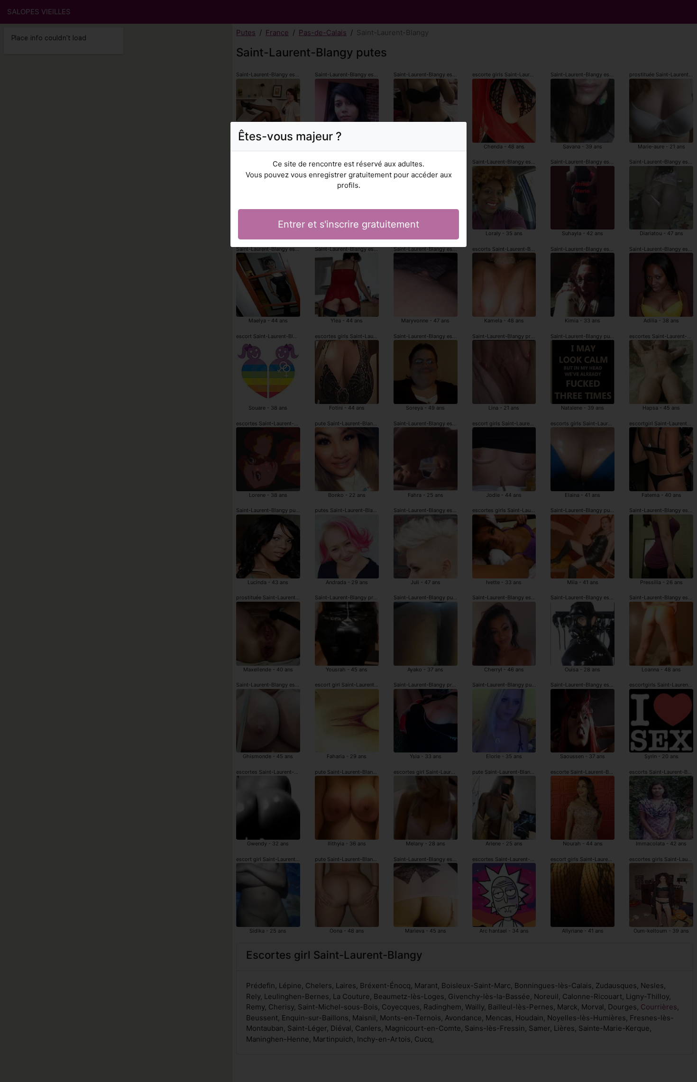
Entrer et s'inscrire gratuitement (348, 224)
